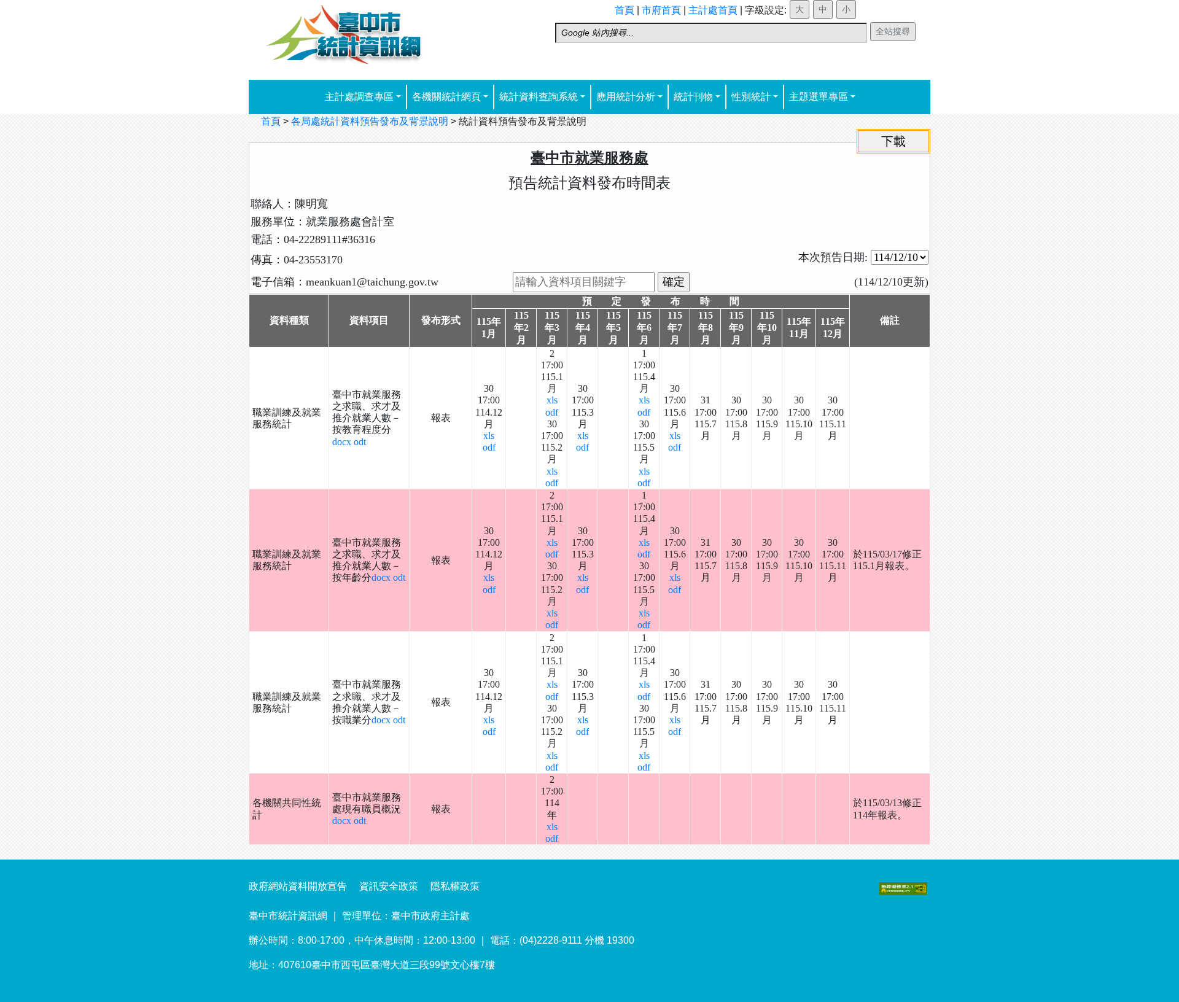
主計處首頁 (712, 10)
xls (488, 435)
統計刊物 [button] (693, 96)
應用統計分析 (625, 96)
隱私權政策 (455, 886)
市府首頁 (661, 10)
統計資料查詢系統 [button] (538, 96)
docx (343, 442)
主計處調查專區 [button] (359, 96)
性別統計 (751, 96)
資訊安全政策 (388, 886)
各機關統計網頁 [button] (446, 96)
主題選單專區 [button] (818, 96)
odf (489, 447)
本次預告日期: (834, 257)
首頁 (624, 10)
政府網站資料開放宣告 (298, 886)
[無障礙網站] (903, 888)
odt (360, 442)
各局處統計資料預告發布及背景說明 (369, 121)
